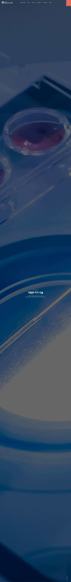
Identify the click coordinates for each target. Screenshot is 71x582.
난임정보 (50, 2)
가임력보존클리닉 (39, 2)
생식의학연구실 (45, 2)
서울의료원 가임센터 (22, 2)
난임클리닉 (33, 2)
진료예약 (29, 2)
